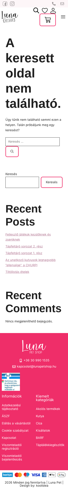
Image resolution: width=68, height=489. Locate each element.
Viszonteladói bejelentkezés (12, 457)
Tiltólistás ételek (17, 272)
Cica (39, 423)
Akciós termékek (48, 409)
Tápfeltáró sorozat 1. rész (23, 253)
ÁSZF (6, 416)
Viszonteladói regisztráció (12, 446)
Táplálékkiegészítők (50, 445)
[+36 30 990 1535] (54, 4)
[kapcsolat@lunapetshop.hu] (62, 4)
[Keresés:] (32, 141)
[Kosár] (48, 20)
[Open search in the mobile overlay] (36, 10)
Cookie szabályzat (15, 430)
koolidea (42, 485)
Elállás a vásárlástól (16, 423)
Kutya (40, 416)
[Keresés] (12, 151)
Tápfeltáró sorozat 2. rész (24, 246)
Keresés (11, 174)
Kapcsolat (9, 438)
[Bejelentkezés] (45, 11)
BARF (40, 438)
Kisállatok (43, 430)
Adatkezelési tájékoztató (11, 407)
